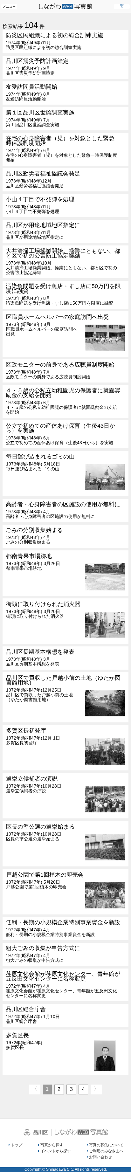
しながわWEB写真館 (81, 1132)
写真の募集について (106, 1145)
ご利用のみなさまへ (106, 1151)
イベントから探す (55, 1151)
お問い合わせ (100, 1157)
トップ (16, 1145)
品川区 (36, 1132)
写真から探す (51, 1145)
